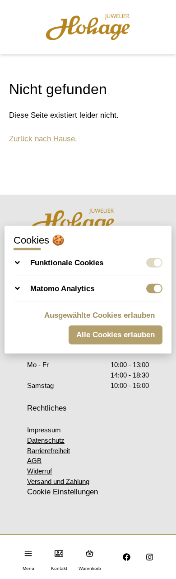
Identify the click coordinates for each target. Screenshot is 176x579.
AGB (34, 460)
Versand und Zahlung (58, 481)
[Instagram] (149, 557)
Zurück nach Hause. (43, 138)
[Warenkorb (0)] (89, 553)
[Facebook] (126, 557)
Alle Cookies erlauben (115, 334)
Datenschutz (46, 440)
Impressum (44, 430)
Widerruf (39, 471)
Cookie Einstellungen (62, 492)
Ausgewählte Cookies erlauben (99, 315)
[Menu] (28, 553)
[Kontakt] (58, 553)
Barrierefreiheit (48, 451)
